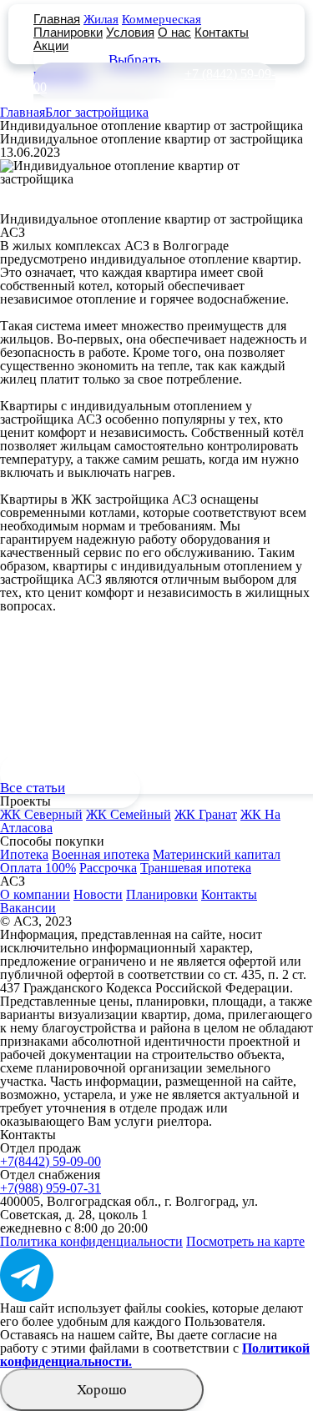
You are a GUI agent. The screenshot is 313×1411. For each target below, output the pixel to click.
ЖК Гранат (205, 814)
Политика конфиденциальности (91, 1241)
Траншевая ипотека (195, 868)
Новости (98, 894)
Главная (56, 19)
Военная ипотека (100, 854)
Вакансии (28, 908)
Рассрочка (108, 868)
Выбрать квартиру (97, 67)
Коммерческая (161, 19)
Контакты (221, 32)
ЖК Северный (41, 814)
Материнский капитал (216, 854)
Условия (130, 32)
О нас (174, 32)
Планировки (68, 32)
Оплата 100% (38, 868)
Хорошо (102, 1390)
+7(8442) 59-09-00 (50, 1161)
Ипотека (24, 854)
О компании (35, 894)
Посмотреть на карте (245, 1241)
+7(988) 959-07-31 (50, 1188)
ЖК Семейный (128, 814)
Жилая (101, 19)
